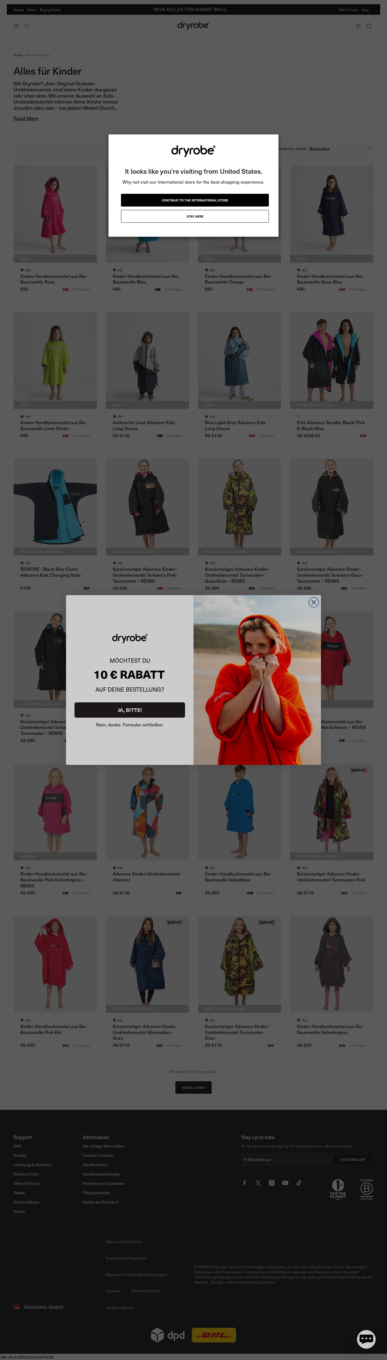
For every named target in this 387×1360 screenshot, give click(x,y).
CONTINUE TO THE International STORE (195, 200)
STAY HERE (195, 216)
